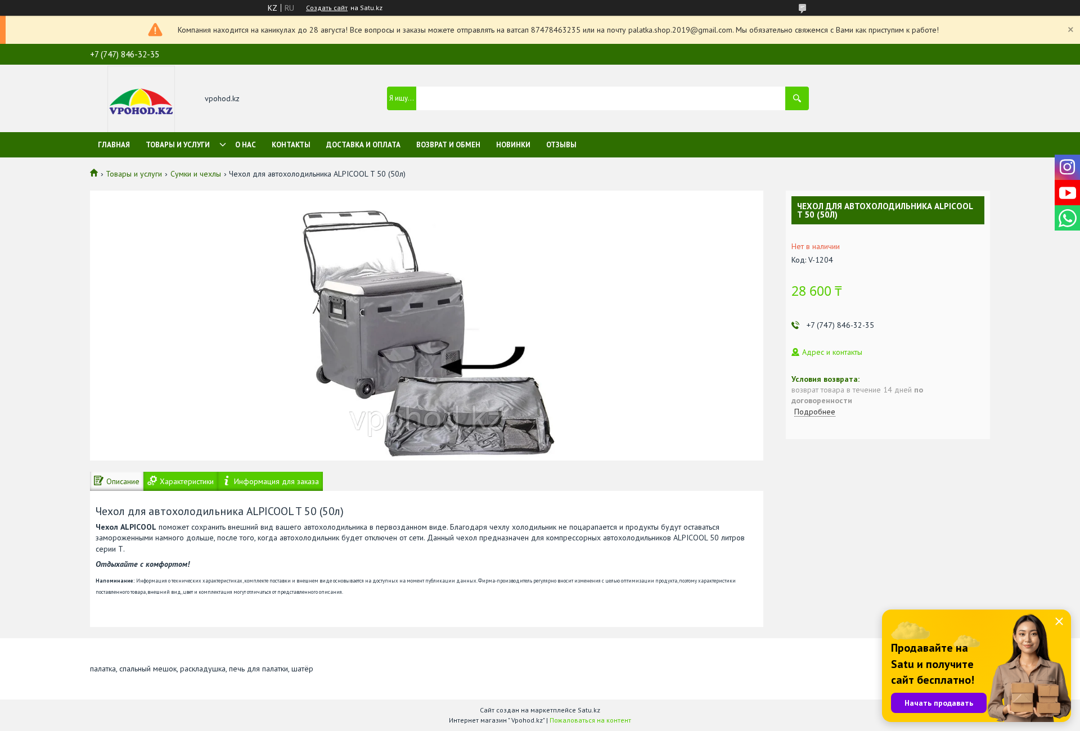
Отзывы (561, 145)
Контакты (291, 145)
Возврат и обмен (448, 145)
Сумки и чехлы (195, 174)
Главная (114, 145)
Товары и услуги (178, 145)
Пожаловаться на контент (590, 720)
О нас (245, 145)
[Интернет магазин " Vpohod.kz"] (141, 99)
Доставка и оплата (363, 145)
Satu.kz (589, 710)
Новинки (513, 145)
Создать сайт (327, 8)
